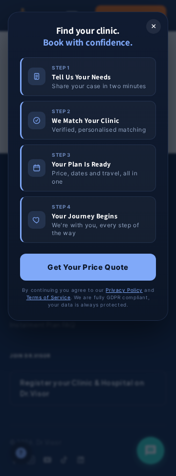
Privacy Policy (124, 290)
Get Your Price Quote (88, 267)
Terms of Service (48, 297)
